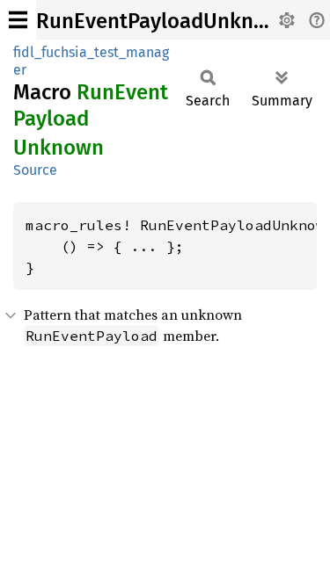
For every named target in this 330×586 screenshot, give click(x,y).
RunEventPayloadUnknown (165, 21)
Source (35, 170)
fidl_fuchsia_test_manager (91, 61)
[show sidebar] (18, 20)
